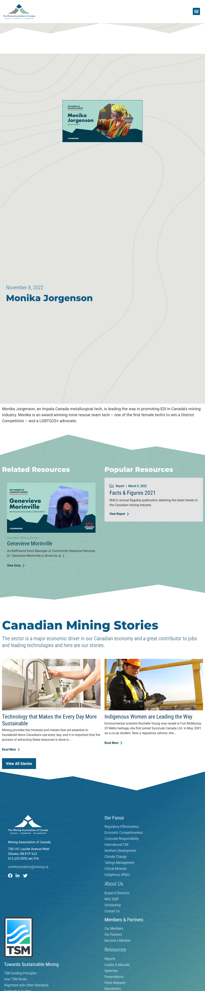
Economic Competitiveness (124, 832)
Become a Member (118, 940)
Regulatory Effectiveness (122, 826)
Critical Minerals (116, 868)
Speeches (111, 971)
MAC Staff (111, 899)
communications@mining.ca (28, 867)
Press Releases (115, 983)
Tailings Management (119, 862)
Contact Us (112, 911)
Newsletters (113, 989)
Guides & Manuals (117, 965)
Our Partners (113, 934)
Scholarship (113, 905)
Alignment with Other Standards (26, 985)
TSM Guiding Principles (20, 973)
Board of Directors (117, 893)
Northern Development (120, 850)
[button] (196, 11)
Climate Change (116, 856)
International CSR (117, 844)
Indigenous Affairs (117, 874)
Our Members (114, 928)
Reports (110, 959)
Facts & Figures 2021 (133, 492)
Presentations (114, 977)
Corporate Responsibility (122, 838)
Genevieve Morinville (29, 543)
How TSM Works (15, 979)
